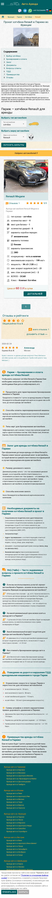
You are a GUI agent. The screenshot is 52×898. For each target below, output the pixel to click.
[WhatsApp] (30, 10)
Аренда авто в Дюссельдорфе (18, 781)
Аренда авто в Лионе (14, 820)
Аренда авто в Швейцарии (15, 861)
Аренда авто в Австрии (14, 837)
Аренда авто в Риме (14, 793)
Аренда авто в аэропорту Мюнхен (19, 776)
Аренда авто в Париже (15, 817)
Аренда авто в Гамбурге (15, 784)
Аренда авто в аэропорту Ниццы (19, 826)
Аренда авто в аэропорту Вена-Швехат (21, 843)
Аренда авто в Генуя (14, 802)
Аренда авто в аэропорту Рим (18, 796)
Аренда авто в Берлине (15, 770)
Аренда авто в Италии (13, 790)
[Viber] (19, 10)
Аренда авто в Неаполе (15, 808)
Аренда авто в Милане (15, 799)
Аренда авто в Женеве (15, 867)
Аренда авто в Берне (14, 864)
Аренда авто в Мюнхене (15, 773)
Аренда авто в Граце (14, 855)
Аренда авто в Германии (14, 767)
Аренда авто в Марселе (15, 823)
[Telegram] (25, 10)
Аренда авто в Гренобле (15, 828)
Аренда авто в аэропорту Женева (19, 870)
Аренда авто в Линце (14, 846)
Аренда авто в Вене (14, 840)
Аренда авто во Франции (15, 814)
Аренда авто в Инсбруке (15, 852)
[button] (14, 123)
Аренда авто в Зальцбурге (16, 849)
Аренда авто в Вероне (15, 805)
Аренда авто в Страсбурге (16, 831)
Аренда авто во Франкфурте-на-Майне (21, 779)
